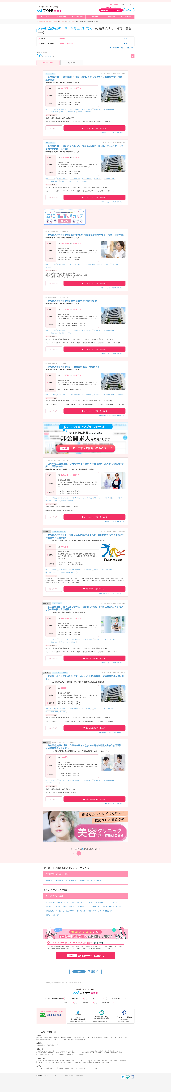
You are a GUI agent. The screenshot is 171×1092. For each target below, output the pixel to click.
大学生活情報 (99, 1051)
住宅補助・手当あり (53, 907)
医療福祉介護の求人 (81, 1039)
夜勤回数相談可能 (52, 915)
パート (113, 1037)
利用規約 (65, 1002)
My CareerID (106, 1052)
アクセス (51, 1075)
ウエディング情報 (41, 1052)
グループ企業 (71, 1075)
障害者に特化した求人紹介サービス (46, 1039)
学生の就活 (39, 1037)
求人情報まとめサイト (42, 1051)
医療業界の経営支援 (95, 1062)
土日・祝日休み (86, 902)
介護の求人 (86, 1062)
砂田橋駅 (82, 880)
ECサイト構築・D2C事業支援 (84, 1052)
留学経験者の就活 (48, 1037)
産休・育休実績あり (105, 911)
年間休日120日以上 (101, 902)
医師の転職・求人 (60, 1062)
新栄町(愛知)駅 (71, 880)
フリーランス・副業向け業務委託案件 (65, 1039)
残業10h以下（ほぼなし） (76, 911)
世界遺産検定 (51, 1052)
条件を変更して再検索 (87, 971)
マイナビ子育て (71, 1052)
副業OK (104, 907)
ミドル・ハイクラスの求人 (95, 1037)
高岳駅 (89, 880)
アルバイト (106, 1037)
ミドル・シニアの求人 (121, 1037)
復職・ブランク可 (116, 907)
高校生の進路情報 (41, 1045)
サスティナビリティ (59, 1075)
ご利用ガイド (62, 16)
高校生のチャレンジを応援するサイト (70, 1051)
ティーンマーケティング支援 (87, 1051)
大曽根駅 (49, 880)
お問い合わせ (85, 1002)
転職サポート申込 (105, 1002)
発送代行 (61, 1068)
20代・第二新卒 (60, 1060)
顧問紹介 (116, 1060)
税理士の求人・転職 (107, 1060)
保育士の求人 (70, 1062)
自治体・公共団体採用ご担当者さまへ (55, 998)
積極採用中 (92, 911)
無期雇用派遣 (78, 1062)
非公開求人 (49, 56)
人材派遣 (39, 1060)
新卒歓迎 (75, 902)
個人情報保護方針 (79, 1075)
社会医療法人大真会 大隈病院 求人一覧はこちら (113, 132)
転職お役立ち (128, 16)
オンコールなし (94, 907)
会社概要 (46, 1075)
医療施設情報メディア (116, 1052)
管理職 (65, 907)
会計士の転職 (97, 1060)
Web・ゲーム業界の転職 (49, 1060)
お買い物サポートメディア (43, 1054)
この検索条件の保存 (117, 48)
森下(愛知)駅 (99, 880)
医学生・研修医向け (67, 1037)
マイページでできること (128, 4)
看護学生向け (57, 1037)
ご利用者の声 (111, 16)
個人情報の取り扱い (116, 998)
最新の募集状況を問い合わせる (96, 589)
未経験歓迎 (50, 911)
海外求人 (85, 1037)
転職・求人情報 (77, 1037)
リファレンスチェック (92, 1068)
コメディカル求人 (50, 1062)
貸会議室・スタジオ (69, 1068)
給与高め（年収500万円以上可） (58, 902)
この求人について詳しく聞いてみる (95, 128)
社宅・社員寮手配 (80, 1068)
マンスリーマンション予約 (58, 1054)
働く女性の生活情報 (109, 1051)
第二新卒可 (60, 911)
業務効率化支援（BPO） (51, 1068)
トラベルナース (116, 902)
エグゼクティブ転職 (87, 1060)
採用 (66, 1075)
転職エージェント (76, 1060)
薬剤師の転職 (123, 1060)
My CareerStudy (97, 1052)
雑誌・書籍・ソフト (121, 1051)
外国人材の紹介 (105, 1062)
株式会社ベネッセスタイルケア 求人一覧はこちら (113, 593)
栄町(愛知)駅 (59, 880)
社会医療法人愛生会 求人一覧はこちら (115, 521)
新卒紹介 (68, 1060)
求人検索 (95, 16)
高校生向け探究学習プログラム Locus (56, 1045)
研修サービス (40, 1068)
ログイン (128, 10)
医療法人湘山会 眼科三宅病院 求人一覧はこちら (113, 288)
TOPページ (46, 16)
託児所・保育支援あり (77, 907)
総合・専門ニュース (54, 1051)
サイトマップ (95, 998)
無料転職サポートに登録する (86, 956)
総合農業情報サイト (61, 1052)
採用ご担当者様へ (114, 4)
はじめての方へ (78, 16)
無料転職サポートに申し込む (110, 10)
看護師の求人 (40, 1062)
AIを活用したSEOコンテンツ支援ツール (76, 1054)
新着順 (73, 62)
